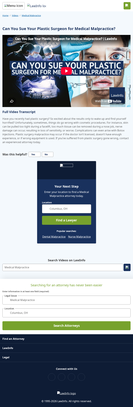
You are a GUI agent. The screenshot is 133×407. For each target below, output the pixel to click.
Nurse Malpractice (79, 236)
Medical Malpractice (31, 15)
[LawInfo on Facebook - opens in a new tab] (51, 377)
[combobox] (66, 208)
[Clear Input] (87, 209)
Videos (15, 15)
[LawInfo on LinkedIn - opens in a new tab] (81, 377)
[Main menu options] (13, 5)
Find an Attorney (13, 339)
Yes (33, 154)
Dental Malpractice (54, 236)
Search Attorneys (67, 326)
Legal (5, 357)
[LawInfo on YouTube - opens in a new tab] (71, 377)
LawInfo (7, 348)
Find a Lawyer (66, 220)
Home (5, 15)
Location (47, 202)
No (46, 154)
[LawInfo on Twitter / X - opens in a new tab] (61, 377)
